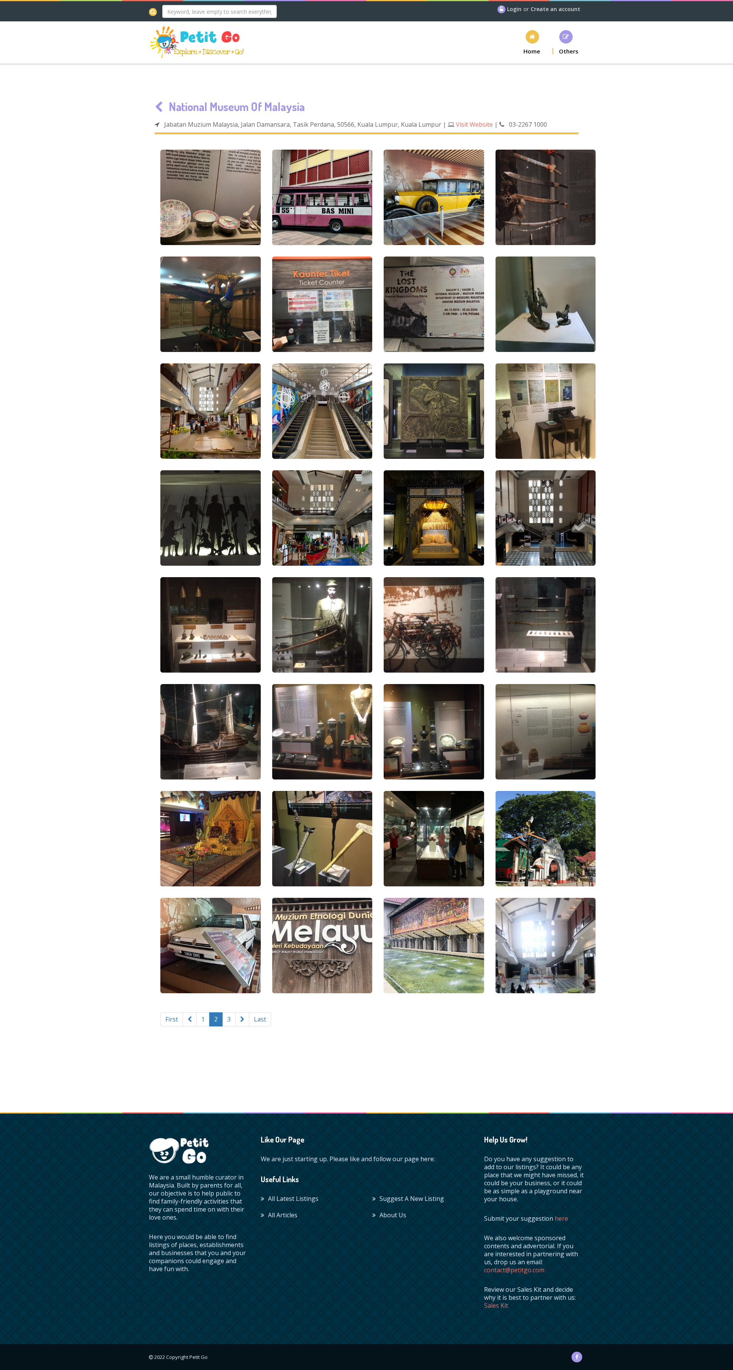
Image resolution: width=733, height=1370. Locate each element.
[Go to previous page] (189, 1019)
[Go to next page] (242, 1019)
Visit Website (474, 124)
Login (514, 9)
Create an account (555, 9)
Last (260, 1019)
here (561, 1218)
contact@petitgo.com (514, 1270)
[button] (532, 42)
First (171, 1019)
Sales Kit (496, 1305)
